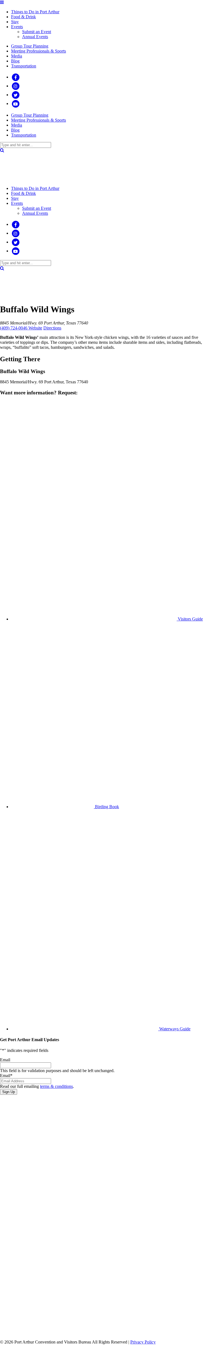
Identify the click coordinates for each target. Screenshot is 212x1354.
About (16, 1213)
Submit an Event (36, 31)
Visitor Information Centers (21, 1258)
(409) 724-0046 (14, 328)
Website (35, 328)
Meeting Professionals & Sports (38, 51)
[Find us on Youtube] (15, 103)
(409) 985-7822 (13, 1164)
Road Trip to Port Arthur (17, 1295)
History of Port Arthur (17, 1273)
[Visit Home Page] (14, 179)
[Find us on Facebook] (15, 77)
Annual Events (35, 36)
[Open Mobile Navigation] (2, 2)
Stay (15, 21)
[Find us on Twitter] (15, 94)
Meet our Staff (19, 1221)
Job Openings (19, 1231)
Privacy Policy (143, 1342)
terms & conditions (56, 1086)
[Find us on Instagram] (15, 85)
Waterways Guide (20, 1330)
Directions (52, 328)
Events (17, 26)
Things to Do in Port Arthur (35, 11)
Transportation (23, 66)
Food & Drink (23, 16)
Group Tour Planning (29, 46)
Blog (15, 61)
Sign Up (8, 1092)
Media (16, 56)
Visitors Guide (17, 1310)
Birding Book (17, 1320)
